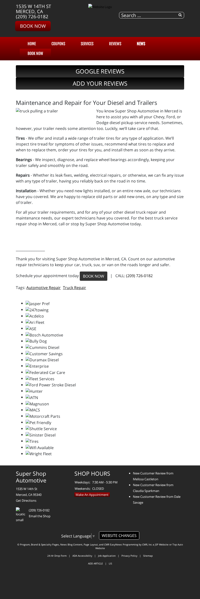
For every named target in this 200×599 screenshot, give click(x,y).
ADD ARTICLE (95, 563)
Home (32, 43)
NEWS (141, 43)
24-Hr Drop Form (57, 555)
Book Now (33, 26)
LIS (110, 563)
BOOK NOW (93, 276)
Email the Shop (39, 516)
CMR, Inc (147, 544)
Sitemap (148, 555)
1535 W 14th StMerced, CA (33, 9)
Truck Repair (74, 287)
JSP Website (162, 544)
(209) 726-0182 (32, 16)
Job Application (107, 555)
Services (87, 43)
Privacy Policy (129, 555)
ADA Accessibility (82, 555)
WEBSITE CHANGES (119, 535)
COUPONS (58, 43)
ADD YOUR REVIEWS (100, 83)
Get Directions (26, 500)
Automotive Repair (43, 287)
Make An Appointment (92, 494)
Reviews (115, 43)
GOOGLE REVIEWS (100, 71)
